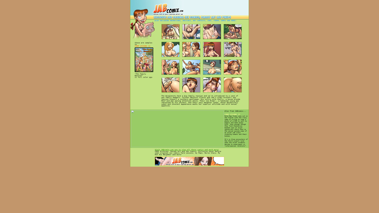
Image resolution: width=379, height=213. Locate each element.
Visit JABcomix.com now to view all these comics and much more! (187, 150)
